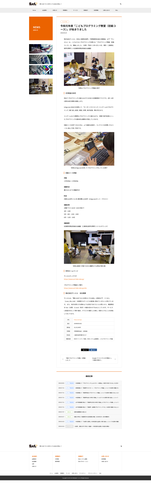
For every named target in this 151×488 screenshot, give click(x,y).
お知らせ (55, 10)
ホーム (51, 473)
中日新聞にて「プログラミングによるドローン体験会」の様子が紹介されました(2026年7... (98, 383)
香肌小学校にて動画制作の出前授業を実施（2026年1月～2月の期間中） (92, 417)
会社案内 (44, 10)
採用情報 (96, 10)
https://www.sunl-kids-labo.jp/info (75, 288)
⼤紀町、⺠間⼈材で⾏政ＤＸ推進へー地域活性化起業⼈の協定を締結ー (92, 426)
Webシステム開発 (82, 459)
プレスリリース (69, 426)
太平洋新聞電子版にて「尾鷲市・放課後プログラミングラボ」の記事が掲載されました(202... (98, 407)
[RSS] (121, 446)
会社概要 (34, 461)
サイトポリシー (82, 473)
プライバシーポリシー (92, 473)
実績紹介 (86, 10)
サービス (75, 10)
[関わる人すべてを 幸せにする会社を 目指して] (41, 52)
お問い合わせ (106, 10)
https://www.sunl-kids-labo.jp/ (74, 279)
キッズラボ (64, 21)
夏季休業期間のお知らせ (80, 412)
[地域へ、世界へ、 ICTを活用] (41, 73)
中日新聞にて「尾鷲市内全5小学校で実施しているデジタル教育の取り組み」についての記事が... (98, 397)
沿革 (33, 464)
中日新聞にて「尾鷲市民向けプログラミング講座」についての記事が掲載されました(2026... (98, 393)
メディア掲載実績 (70, 383)
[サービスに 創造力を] (41, 63)
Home (34, 10)
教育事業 (57, 461)
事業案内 (65, 10)
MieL (116, 10)
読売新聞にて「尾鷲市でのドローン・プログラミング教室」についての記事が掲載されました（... (98, 388)
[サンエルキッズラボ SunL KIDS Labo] (41, 93)
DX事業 (57, 459)
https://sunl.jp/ (78, 319)
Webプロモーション (83, 461)
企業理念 (34, 459)
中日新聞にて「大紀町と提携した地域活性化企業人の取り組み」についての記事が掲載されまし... (98, 421)
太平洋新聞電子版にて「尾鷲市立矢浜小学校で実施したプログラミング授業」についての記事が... (98, 402)
